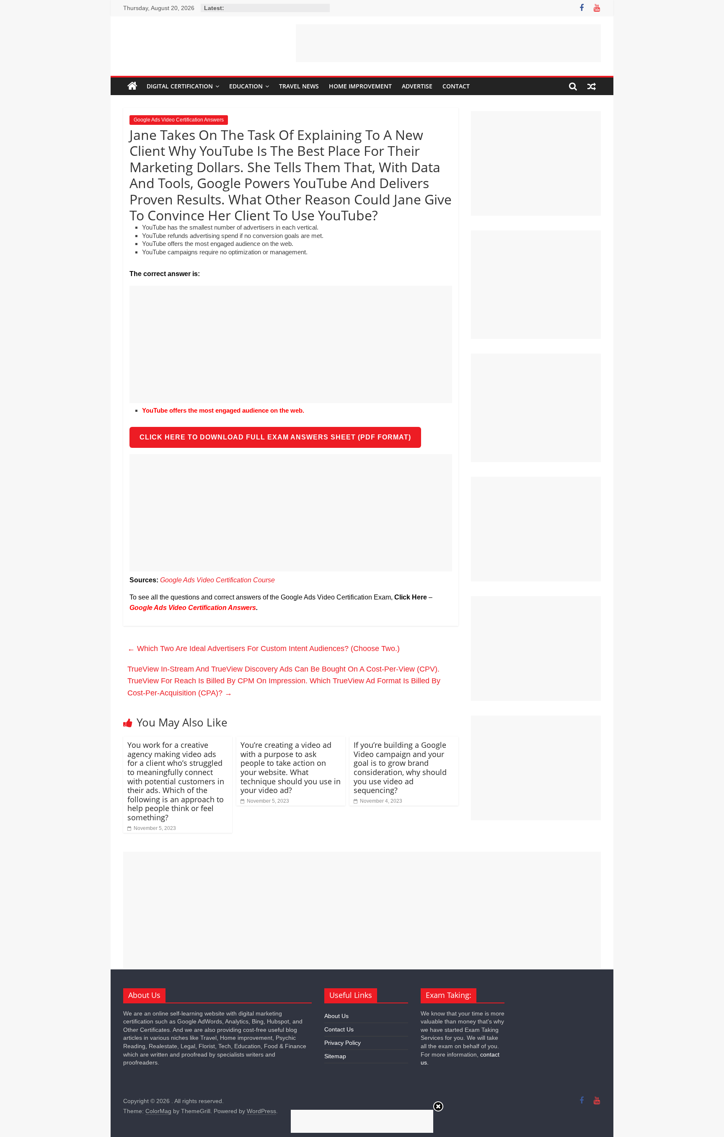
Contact (456, 86)
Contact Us (339, 1029)
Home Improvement (360, 86)
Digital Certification (180, 86)
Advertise (417, 86)
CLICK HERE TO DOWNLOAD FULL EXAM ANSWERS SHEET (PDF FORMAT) (275, 437)
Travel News (299, 86)
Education (246, 86)
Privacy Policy (342, 1042)
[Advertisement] (448, 43)
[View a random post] (591, 86)
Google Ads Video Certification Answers (179, 120)
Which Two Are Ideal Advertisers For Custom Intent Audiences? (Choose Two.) (263, 648)
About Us (336, 1016)
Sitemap (335, 1056)
